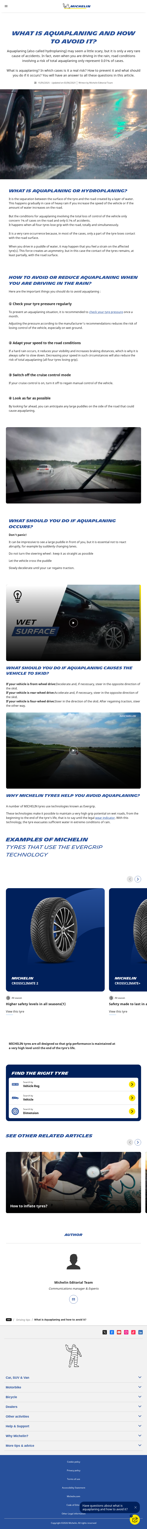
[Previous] (130, 879)
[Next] (138, 879)
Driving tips (23, 1319)
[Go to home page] (76, 6)
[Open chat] (135, 1520)
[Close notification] (135, 1507)
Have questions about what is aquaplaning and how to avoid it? (105, 1507)
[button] (73, 1084)
